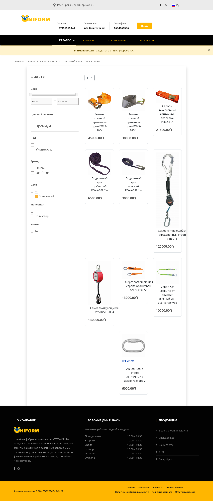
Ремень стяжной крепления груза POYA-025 (99, 122)
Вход (144, 26)
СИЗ (44, 61)
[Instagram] (166, 5)
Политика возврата (162, 492)
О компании (117, 40)
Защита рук (166, 444)
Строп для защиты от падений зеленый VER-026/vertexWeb (167, 295)
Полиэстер (42, 216)
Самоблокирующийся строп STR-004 (104, 310)
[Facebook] (160, 5)
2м (36, 231)
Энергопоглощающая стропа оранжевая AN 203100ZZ (138, 286)
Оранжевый (46, 196)
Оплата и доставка (185, 492)
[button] (177, 5)
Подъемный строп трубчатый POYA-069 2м (99, 184)
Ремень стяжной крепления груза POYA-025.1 (133, 122)
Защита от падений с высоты (69, 61)
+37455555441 (66, 28)
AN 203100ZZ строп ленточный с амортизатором (134, 375)
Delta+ (41, 168)
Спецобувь (165, 459)
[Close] (209, 50)
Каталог (65, 40)
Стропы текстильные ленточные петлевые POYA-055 (167, 114)
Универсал (44, 149)
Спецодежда (166, 437)
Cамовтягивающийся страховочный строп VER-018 (172, 234)
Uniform (42, 173)
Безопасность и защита (173, 430)
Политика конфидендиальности (132, 492)
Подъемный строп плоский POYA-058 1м (133, 184)
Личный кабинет (174, 487)
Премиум (43, 126)
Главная (89, 40)
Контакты (147, 40)
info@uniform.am (94, 28)
